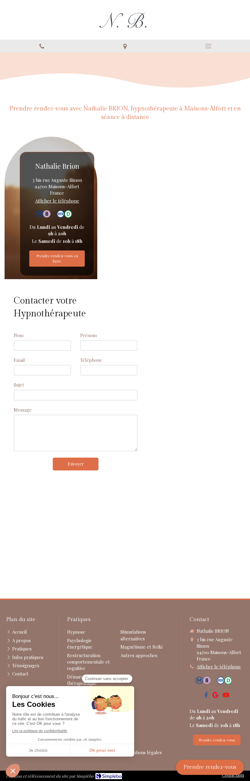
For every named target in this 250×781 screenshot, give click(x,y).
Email (19, 360)
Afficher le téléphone (57, 201)
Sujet (19, 385)
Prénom (88, 335)
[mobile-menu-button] (208, 46)
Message (23, 410)
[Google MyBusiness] (215, 696)
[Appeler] (41, 46)
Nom (18, 335)
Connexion (233, 775)
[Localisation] (124, 46)
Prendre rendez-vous (210, 767)
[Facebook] (206, 696)
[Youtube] (226, 696)
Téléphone (91, 360)
